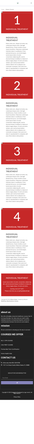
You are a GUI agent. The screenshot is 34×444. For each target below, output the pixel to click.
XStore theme (13, 299)
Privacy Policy (17, 397)
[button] (2, 3)
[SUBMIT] (17, 382)
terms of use (25, 291)
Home (2, 9)
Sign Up (9, 441)
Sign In (12, 441)
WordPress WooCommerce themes (9, 301)
